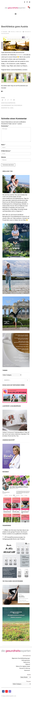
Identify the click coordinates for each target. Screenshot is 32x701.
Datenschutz (26, 662)
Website (3, 157)
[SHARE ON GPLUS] (8, 100)
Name (3, 144)
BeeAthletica (19, 54)
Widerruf (28, 664)
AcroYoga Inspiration (8, 103)
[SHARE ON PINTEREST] (11, 100)
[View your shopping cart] (29, 8)
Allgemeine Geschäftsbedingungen (21, 658)
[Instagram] (29, 2)
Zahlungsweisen (25, 660)
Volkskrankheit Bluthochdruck (11, 105)
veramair (5, 31)
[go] (27, 380)
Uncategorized (5, 33)
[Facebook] (24, 2)
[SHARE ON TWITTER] (2, 100)
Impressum (27, 670)
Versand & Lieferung (24, 668)
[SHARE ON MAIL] (14, 100)
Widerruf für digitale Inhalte (23, 666)
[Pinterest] (27, 2)
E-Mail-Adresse (6, 151)
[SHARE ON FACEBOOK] (5, 100)
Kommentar (5, 126)
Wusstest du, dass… (7, 108)
